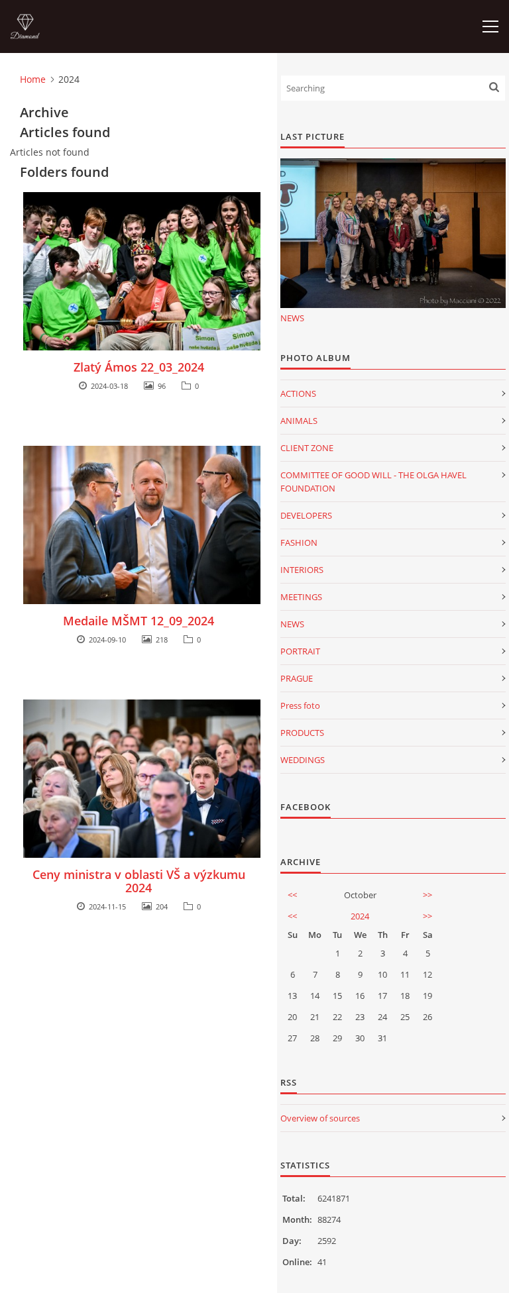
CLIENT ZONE (306, 448)
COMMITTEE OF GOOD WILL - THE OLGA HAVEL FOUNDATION (373, 481)
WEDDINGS (302, 760)
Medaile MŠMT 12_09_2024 (138, 620)
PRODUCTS (302, 733)
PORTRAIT (300, 651)
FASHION (298, 542)
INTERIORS (301, 570)
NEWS (292, 318)
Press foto (300, 705)
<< (292, 895)
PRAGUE (296, 678)
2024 (360, 916)
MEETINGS (301, 597)
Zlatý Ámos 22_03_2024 (139, 367)
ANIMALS (298, 421)
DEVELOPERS (306, 515)
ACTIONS (298, 393)
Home (33, 79)
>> (427, 895)
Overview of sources (320, 1118)
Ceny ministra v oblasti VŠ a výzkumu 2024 (138, 881)
